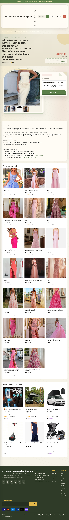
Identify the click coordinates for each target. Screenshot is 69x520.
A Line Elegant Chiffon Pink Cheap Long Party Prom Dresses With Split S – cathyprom (33, 189)
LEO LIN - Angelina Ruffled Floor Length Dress (55, 189)
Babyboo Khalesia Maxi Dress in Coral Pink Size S (13, 279)
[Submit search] (47, 16)
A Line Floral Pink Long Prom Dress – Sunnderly (32, 370)
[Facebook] (3, 482)
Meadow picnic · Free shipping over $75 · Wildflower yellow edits (34, 1)
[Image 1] (7, 109)
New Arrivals (35, 22)
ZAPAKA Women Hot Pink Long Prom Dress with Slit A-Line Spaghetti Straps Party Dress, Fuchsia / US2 (55, 310)
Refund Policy (38, 515)
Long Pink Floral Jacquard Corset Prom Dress (55, 219)
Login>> (8, 418)
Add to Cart (53, 92)
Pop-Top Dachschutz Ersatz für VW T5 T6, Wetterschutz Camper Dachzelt (55, 408)
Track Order (55, 482)
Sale (35, 25)
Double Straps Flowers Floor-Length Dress (13, 309)
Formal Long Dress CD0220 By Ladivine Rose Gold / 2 (55, 279)
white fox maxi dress (35, 16)
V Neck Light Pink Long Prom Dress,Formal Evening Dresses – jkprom (34, 310)
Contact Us (54, 476)
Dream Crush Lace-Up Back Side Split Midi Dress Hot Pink (13, 340)
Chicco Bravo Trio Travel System (54, 443)
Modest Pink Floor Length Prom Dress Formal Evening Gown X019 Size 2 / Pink (33, 279)
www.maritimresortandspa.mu (18, 16)
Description (6, 126)
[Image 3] (19, 109)
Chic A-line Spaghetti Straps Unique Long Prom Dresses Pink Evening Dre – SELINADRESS (55, 340)
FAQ (53, 479)
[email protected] (38, 155)
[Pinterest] (23, 482)
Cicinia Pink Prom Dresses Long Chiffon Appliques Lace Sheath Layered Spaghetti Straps (34, 249)
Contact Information (7, 516)
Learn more (63, 61)
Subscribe (33, 504)
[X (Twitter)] (19, 482)
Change (62, 82)
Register (59, 16)
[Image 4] (26, 109)
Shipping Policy (62, 515)
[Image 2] (13, 109)
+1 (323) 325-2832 (39, 477)
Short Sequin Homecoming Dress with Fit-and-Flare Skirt (13, 189)
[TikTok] (15, 482)
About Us (54, 473)
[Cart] (64, 16)
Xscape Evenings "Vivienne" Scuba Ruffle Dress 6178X (34, 443)
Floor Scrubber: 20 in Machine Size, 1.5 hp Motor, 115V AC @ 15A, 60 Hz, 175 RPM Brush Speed (12, 443)
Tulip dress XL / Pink (51, 249)
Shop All (35, 10)
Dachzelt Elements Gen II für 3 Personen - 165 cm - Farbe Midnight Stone (34, 408)
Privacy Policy (45, 515)
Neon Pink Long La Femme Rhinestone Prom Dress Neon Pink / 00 (12, 249)
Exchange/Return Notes (10, 149)
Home (35, 7)
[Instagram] (7, 482)
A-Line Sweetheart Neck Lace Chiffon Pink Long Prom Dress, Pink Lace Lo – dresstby (13, 219)
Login (52, 16)
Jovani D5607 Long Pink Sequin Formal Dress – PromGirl (33, 340)
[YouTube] (11, 482)
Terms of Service (54, 515)
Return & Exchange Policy (30, 157)
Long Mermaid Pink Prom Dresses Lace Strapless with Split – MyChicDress (12, 370)
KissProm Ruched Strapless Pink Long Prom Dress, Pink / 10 (34, 219)
